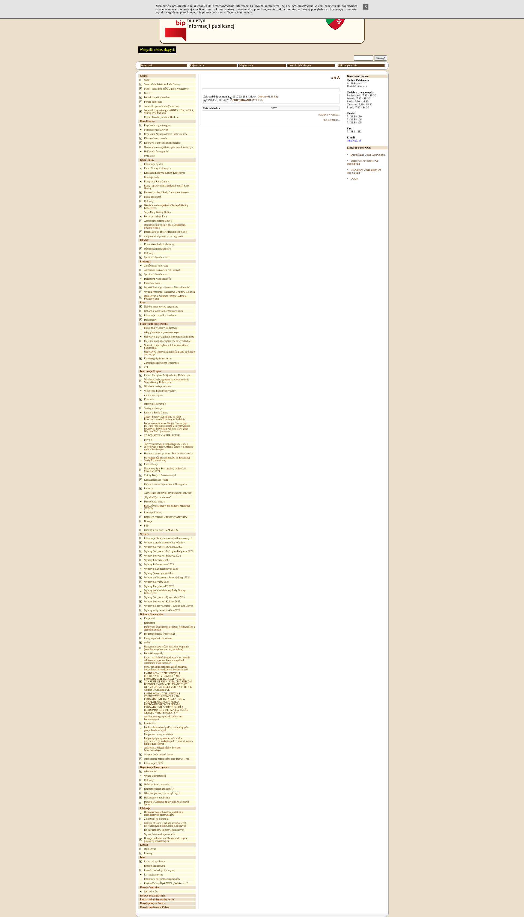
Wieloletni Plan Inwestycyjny (160, 390)
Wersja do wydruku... (329, 114)
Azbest (147, 642)
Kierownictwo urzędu (155, 138)
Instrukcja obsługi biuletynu (159, 870)
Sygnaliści (149, 156)
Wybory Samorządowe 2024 (159, 573)
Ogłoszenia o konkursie (156, 784)
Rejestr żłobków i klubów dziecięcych (164, 830)
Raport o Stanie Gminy (156, 412)
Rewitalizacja (151, 464)
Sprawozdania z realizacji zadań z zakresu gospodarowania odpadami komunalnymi (166, 668)
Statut (147, 80)
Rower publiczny (153, 512)
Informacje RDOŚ (153, 763)
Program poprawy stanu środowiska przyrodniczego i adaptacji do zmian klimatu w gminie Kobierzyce (168, 741)
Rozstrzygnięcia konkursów (159, 789)
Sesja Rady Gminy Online (157, 212)
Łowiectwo (150, 723)
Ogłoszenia (150, 849)
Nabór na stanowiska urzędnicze (161, 306)
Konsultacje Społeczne (156, 479)
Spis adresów (151, 891)
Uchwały (149, 201)
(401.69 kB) (268, 96)
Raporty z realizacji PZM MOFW (161, 530)
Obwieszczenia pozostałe (157, 386)
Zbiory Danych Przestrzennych (160, 475)
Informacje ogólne (153, 164)
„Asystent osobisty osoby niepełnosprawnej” (168, 493)
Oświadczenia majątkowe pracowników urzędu (168, 147)
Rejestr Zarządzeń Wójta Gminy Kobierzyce (167, 375)
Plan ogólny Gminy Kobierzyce (160, 328)
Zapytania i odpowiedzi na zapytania (163, 236)
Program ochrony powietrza (158, 734)
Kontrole (149, 399)
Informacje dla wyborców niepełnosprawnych (168, 538)
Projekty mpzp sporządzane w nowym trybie (167, 341)
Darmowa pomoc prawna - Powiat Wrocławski (168, 453)
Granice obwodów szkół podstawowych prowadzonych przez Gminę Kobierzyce (165, 824)
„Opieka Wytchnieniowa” (157, 497)
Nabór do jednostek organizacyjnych (163, 311)
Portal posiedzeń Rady (156, 216)
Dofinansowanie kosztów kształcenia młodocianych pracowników (163, 813)
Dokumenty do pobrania (157, 797)
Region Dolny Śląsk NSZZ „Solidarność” (166, 883)
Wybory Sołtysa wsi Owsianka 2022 (163, 547)
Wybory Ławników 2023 (157, 560)
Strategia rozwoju (153, 408)
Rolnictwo (149, 623)
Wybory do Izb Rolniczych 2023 (161, 568)
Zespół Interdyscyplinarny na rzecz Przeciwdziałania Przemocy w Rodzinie (164, 418)
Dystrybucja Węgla (154, 501)
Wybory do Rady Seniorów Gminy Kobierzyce (168, 606)
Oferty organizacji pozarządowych (162, 793)
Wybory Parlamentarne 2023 (159, 564)
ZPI (146, 367)
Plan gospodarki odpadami (158, 638)
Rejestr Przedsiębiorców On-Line (161, 117)
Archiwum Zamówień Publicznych (162, 270)
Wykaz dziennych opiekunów (159, 834)
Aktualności (150, 771)
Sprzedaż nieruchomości (156, 257)
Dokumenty (150, 319)
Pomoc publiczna (153, 101)
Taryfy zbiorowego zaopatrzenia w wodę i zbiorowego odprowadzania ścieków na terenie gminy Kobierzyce (168, 447)
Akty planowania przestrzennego (161, 332)
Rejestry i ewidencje (154, 861)
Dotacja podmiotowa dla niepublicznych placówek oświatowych (165, 839)
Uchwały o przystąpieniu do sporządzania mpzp (169, 336)
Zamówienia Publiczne (156, 265)
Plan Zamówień (152, 283)
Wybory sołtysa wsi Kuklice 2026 (162, 610)
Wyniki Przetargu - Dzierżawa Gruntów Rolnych (169, 292)
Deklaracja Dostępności (156, 151)
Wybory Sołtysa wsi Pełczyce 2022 (162, 555)
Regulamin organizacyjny (157, 125)
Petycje (148, 440)
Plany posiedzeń (152, 197)
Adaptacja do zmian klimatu (159, 754)
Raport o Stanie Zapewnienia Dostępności (166, 484)
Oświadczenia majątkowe (157, 248)
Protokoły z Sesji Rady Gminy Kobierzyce (166, 192)
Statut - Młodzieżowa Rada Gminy (162, 84)
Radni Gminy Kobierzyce (157, 168)
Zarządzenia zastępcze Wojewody (161, 363)
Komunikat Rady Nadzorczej (159, 244)
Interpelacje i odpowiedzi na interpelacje (165, 231)
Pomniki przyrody (153, 653)
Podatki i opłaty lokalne (156, 97)
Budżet (147, 93)
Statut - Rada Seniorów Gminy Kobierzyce (166, 88)
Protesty (148, 488)
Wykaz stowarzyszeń (155, 775)
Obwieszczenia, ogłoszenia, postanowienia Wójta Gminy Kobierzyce (166, 381)
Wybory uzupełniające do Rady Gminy (164, 542)
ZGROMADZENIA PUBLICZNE (162, 435)
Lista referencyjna (153, 874)
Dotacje (148, 521)
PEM (146, 525)
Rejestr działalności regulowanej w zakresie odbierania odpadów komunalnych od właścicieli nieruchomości (167, 660)
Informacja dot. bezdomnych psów (162, 879)
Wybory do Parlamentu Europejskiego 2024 (167, 577)
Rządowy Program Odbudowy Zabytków (165, 517)
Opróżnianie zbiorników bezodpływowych (166, 759)
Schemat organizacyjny (156, 129)
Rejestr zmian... (332, 120)
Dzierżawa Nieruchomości (158, 278)
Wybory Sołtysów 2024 (156, 582)
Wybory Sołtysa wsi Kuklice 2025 (162, 601)
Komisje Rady (151, 177)
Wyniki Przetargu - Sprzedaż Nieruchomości (167, 287)
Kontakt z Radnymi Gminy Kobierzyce (164, 172)
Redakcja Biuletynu (154, 866)
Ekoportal (149, 618)
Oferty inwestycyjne (155, 404)
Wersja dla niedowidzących (157, 50)
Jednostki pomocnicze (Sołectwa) (161, 106)
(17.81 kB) (247, 100)
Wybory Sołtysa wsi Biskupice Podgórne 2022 (168, 551)
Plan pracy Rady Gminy (156, 181)
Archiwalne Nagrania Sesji (158, 221)
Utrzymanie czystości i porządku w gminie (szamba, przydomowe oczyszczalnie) (166, 648)
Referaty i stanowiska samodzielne (162, 142)
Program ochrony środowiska (159, 633)
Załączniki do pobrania (156, 819)
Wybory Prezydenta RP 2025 (159, 586)
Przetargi (148, 853)
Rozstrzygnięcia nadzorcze (158, 358)
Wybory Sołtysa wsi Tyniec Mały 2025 (164, 597)
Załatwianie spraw (153, 395)
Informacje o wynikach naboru (160, 315)
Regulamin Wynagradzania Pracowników (165, 134)
